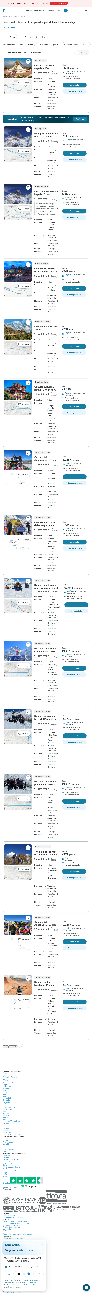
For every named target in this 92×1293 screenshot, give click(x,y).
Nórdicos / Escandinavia (12, 1121)
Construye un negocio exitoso (14, 1238)
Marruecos (7, 1087)
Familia (5, 1175)
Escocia (6, 1125)
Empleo (15, 1217)
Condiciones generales (11, 1292)
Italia (4, 1119)
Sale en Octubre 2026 (75, 45)
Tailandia (6, 1102)
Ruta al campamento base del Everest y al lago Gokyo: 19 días (45, 719)
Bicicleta (6, 1157)
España (6, 1127)
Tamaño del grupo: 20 (49, 45)
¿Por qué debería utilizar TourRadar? (17, 1223)
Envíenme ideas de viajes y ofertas (23, 1267)
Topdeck (6, 1146)
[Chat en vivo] (86, 1287)
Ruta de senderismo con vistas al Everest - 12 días (45, 651)
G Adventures (8, 1142)
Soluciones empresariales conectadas (17, 1235)
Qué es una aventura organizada (15, 1233)
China (5, 1092)
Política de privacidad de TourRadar (24, 1283)
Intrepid (6, 1144)
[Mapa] (86, 53)
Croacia (6, 1106)
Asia (4, 1075)
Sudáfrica (6, 1088)
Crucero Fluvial (8, 1163)
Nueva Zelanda (8, 1098)
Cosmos (6, 1140)
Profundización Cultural (11, 1167)
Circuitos (23, 17)
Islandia (6, 1115)
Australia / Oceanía (10, 1077)
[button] (75, 73)
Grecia (5, 1111)
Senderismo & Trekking (11, 1159)
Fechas (28, 37)
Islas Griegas (8, 1113)
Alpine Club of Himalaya (11, 17)
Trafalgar (6, 1148)
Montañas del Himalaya (52, 99)
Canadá (6, 1131)
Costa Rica (7, 1132)
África (5, 1073)
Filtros (12, 37)
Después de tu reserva (11, 1225)
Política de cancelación (11, 1227)
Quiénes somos (9, 1216)
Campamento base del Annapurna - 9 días (44, 525)
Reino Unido (7, 1110)
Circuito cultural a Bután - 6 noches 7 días (44, 390)
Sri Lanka (6, 1100)
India (5, 1094)
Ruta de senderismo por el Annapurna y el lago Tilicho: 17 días (46, 588)
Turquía (6, 1129)
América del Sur (9, 1083)
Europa (5, 1079)
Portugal (6, 1123)
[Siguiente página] (19, 1044)
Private (5, 1176)
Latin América (8, 1081)
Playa (5, 1173)
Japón (5, 1096)
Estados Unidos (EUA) (11, 1134)
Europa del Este (9, 1108)
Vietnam (6, 1104)
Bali (4, 1090)
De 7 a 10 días (26, 45)
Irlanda (5, 1117)
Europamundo (8, 1150)
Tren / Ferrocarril (9, 1171)
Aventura (6, 1155)
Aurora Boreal (8, 1161)
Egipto (5, 1085)
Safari (5, 1165)
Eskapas (6, 1152)
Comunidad (7, 1229)
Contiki (5, 1138)
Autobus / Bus (8, 1169)
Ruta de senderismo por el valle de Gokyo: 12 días (46, 784)
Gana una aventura (15, 1221)
